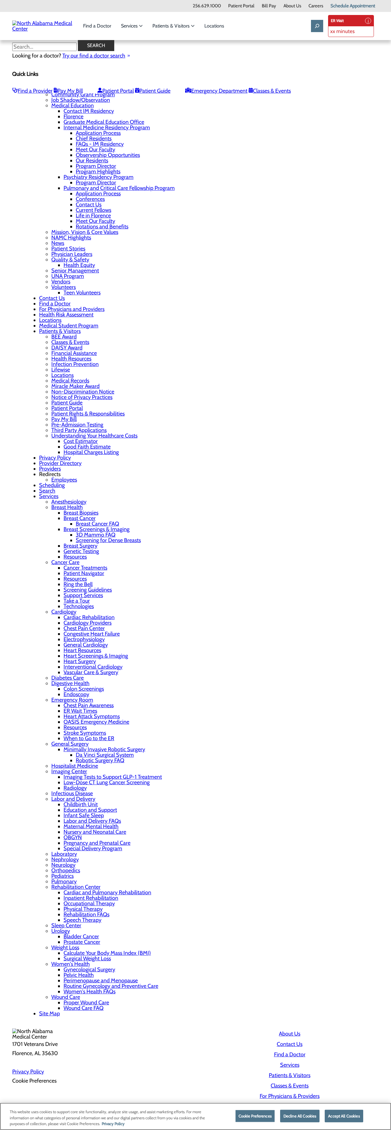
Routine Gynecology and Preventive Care (111, 986)
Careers (316, 6)
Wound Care (65, 997)
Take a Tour (77, 600)
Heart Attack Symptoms (92, 716)
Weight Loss (65, 947)
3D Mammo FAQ (95, 534)
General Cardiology (86, 644)
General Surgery (70, 743)
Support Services (83, 595)
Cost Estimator (81, 441)
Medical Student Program (68, 325)
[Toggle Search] (317, 26)
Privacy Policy (55, 457)
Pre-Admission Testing (77, 424)
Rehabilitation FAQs (86, 914)
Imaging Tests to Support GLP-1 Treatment (113, 777)
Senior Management (75, 270)
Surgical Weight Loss (87, 958)
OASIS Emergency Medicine (96, 721)
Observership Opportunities (108, 155)
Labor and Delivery (73, 799)
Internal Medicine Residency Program (107, 127)
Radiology (75, 788)
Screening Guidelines (88, 589)
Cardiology (63, 611)
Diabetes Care (67, 677)
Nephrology (65, 859)
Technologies (79, 606)
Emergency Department (219, 90)
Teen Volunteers (82, 292)
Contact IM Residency (89, 111)
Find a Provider (35, 90)
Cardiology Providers (87, 622)
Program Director (96, 166)
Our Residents (92, 160)
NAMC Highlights (71, 237)
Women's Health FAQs (89, 991)
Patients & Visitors (171, 26)
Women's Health (70, 964)
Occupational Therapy (89, 903)
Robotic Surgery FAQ (100, 760)
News (57, 243)
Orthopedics (65, 870)
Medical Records (70, 380)
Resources (75, 556)
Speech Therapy (82, 920)
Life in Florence (93, 215)
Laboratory (64, 854)
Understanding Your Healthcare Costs (94, 435)
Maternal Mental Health (91, 826)
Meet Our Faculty (95, 149)
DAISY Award (66, 347)
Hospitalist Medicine (74, 766)
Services (130, 26)
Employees (64, 479)
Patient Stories (68, 248)
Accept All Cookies (344, 1115)
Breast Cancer (80, 518)
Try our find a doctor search (93, 55)
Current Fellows (93, 210)
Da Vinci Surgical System (105, 754)
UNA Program (67, 276)
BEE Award (64, 336)
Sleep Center (66, 925)
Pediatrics (62, 876)
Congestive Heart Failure (92, 633)
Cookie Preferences (255, 1115)
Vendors (60, 281)
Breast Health (67, 507)
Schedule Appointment (353, 6)
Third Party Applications (79, 430)
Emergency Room (72, 699)
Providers (50, 468)
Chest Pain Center (84, 628)
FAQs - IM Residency (100, 144)
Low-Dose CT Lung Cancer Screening (107, 782)
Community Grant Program (83, 94)
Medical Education (72, 105)
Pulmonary (64, 881)
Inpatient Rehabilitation (91, 898)
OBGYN (73, 837)
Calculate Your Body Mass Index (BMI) (107, 953)
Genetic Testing (81, 551)
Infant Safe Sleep (84, 815)
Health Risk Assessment (66, 314)
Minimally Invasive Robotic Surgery (104, 749)
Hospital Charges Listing (91, 452)
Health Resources (71, 358)
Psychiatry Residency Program (98, 177)
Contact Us (88, 204)
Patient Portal (241, 6)
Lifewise (60, 369)
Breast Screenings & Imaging (97, 529)
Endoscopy (76, 694)
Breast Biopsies (81, 512)
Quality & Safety (70, 259)
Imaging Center (69, 771)
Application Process (98, 133)
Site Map (49, 1013)
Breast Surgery (80, 545)
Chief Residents (93, 138)
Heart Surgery (80, 661)
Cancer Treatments (85, 567)
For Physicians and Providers (71, 309)
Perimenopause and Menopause (101, 980)
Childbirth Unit (81, 804)
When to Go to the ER (89, 738)
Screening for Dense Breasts (108, 540)
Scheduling (52, 485)
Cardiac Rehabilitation (89, 617)
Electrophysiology (84, 639)
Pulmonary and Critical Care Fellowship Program (119, 188)
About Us (292, 6)
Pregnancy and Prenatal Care (97, 843)
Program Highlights (98, 171)
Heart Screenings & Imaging (96, 655)
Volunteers (63, 287)
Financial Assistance (74, 353)
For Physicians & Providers (290, 1096)
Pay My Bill (70, 90)
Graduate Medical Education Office (104, 122)
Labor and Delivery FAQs (92, 821)
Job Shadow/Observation (80, 100)
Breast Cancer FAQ (97, 523)
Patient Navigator (84, 573)
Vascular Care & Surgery (91, 672)
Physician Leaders (71, 254)
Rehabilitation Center (75, 887)
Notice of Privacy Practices (81, 397)
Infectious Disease (72, 793)
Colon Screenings (84, 688)
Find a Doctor (97, 26)
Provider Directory (60, 463)
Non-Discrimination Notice (82, 391)
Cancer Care (65, 562)
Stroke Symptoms (85, 732)
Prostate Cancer (82, 942)
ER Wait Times (80, 710)
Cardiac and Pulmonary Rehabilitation (107, 892)
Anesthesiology (68, 501)
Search (96, 45)
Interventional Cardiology (93, 666)
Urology (60, 931)
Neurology (63, 865)
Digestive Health (70, 683)
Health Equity (79, 265)
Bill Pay (269, 6)
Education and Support (90, 810)
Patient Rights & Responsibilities (88, 413)
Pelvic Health (79, 975)
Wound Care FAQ (84, 1008)
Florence (73, 116)
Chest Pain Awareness (89, 705)
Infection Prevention (75, 364)
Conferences (90, 199)
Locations (214, 26)
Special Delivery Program (93, 848)
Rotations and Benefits (102, 226)
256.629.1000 (207, 6)
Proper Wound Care (86, 1002)
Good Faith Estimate (87, 446)
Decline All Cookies (299, 1115)
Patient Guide (154, 90)
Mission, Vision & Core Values (84, 232)
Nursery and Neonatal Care (95, 832)
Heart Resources (82, 650)
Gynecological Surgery (89, 969)
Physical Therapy (83, 909)
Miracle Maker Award (75, 386)
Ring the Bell (78, 584)
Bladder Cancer (81, 936)
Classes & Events (272, 90)
